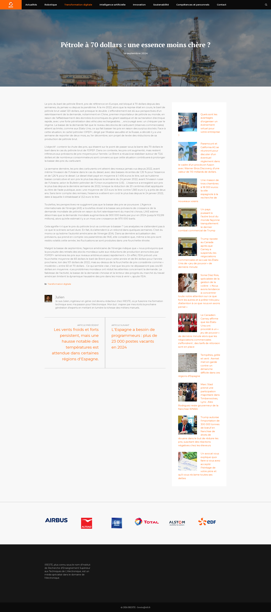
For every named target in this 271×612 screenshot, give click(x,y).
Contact (221, 4)
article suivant (120, 325)
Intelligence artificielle (112, 4)
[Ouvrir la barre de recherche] (266, 4)
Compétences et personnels (192, 4)
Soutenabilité (161, 4)
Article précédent (88, 325)
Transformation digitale (78, 4)
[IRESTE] (11, 4)
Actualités (31, 4)
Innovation (139, 4)
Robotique (51, 4)
